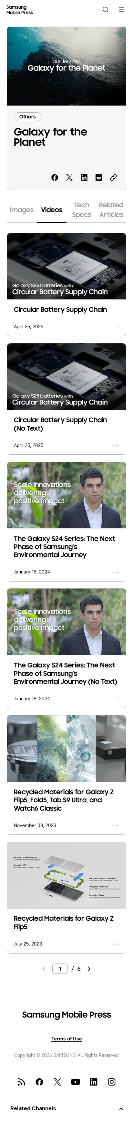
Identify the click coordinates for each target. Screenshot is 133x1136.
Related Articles (111, 210)
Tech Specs (81, 210)
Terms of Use (66, 1039)
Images (22, 210)
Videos (51, 210)
